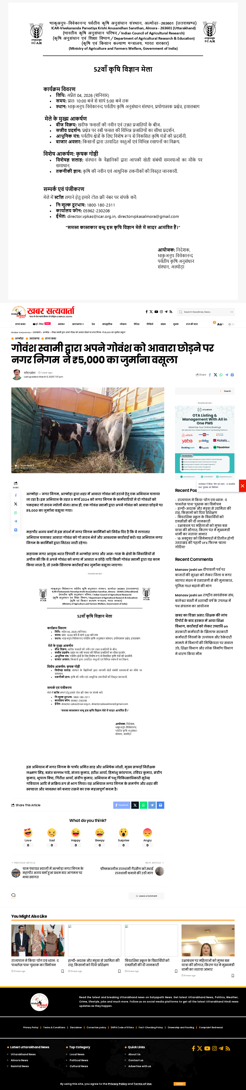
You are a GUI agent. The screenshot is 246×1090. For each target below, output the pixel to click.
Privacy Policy (117, 1084)
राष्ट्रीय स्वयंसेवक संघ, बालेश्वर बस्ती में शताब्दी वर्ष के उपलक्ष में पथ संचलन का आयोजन (204, 600)
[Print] (232, 375)
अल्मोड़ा (19, 338)
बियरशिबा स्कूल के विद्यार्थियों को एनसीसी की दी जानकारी (199, 519)
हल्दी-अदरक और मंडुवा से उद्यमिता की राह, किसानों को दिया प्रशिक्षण (203, 510)
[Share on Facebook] (209, 375)
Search (227, 391)
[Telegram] (166, 312)
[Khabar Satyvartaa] (43, 312)
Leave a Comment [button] (148, 896)
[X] (151, 312)
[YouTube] (156, 312)
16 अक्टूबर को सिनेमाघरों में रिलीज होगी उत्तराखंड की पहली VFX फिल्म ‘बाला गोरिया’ (204, 542)
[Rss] (170, 312)
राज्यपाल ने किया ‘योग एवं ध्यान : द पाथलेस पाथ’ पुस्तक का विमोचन (201, 502)
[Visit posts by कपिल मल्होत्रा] (16, 374)
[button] (180, 1084)
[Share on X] (215, 375)
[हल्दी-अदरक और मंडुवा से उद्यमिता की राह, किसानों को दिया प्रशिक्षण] (94, 940)
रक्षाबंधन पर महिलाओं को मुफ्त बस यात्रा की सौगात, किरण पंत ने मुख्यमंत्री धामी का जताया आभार (202, 529)
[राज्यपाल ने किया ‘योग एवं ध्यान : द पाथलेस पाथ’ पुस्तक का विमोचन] (37, 940)
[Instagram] (161, 312)
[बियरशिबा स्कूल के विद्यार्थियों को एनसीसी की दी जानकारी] (151, 940)
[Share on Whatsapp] (220, 375)
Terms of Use (142, 1084)
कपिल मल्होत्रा (29, 372)
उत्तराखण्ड (34, 338)
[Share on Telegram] (226, 375)
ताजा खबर (50, 338)
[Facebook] (147, 312)
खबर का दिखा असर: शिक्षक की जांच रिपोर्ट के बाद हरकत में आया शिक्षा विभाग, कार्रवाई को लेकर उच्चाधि (201, 620)
